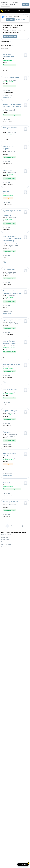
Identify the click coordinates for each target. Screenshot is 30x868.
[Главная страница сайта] (2, 11)
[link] (19, 10)
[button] (10, 36)
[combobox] (7, 45)
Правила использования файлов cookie (8, 5)
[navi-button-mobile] (27, 11)
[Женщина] (25, 129)
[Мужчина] (25, 55)
